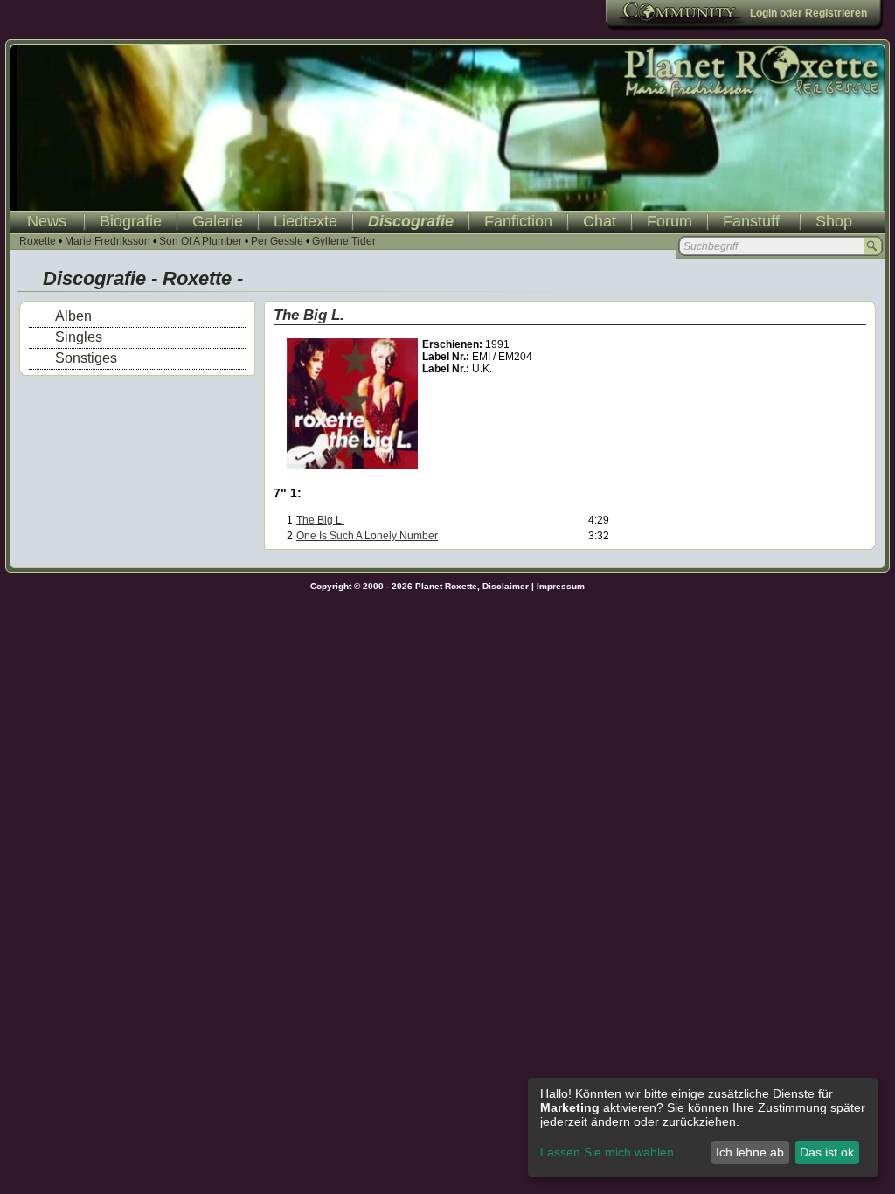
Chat (599, 221)
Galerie (217, 221)
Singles (78, 337)
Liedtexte (305, 221)
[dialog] (703, 1127)
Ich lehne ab (750, 1152)
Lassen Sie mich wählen (607, 1152)
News (46, 221)
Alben (73, 316)
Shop (833, 221)
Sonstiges (86, 358)
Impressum (561, 586)
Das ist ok (827, 1152)
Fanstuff (751, 221)
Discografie (411, 221)
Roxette (37, 241)
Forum (669, 221)
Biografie (131, 221)
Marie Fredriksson (107, 241)
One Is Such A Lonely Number (367, 536)
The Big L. (320, 520)
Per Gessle (277, 241)
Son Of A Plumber (200, 241)
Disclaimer (505, 586)
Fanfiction (518, 221)
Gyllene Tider (344, 241)
